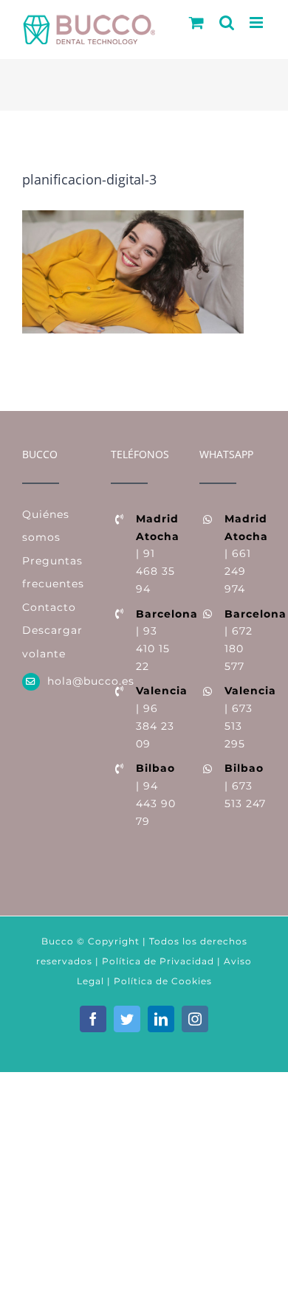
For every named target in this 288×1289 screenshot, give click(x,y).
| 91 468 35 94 (156, 553)
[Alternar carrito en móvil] (197, 22)
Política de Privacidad (156, 961)
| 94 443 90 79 (156, 794)
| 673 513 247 (245, 785)
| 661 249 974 (245, 553)
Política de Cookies (163, 980)
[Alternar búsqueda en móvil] (227, 22)
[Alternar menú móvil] (258, 22)
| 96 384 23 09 (156, 717)
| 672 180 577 (245, 640)
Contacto (49, 607)
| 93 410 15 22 (156, 640)
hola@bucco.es (68, 681)
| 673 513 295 (245, 717)
